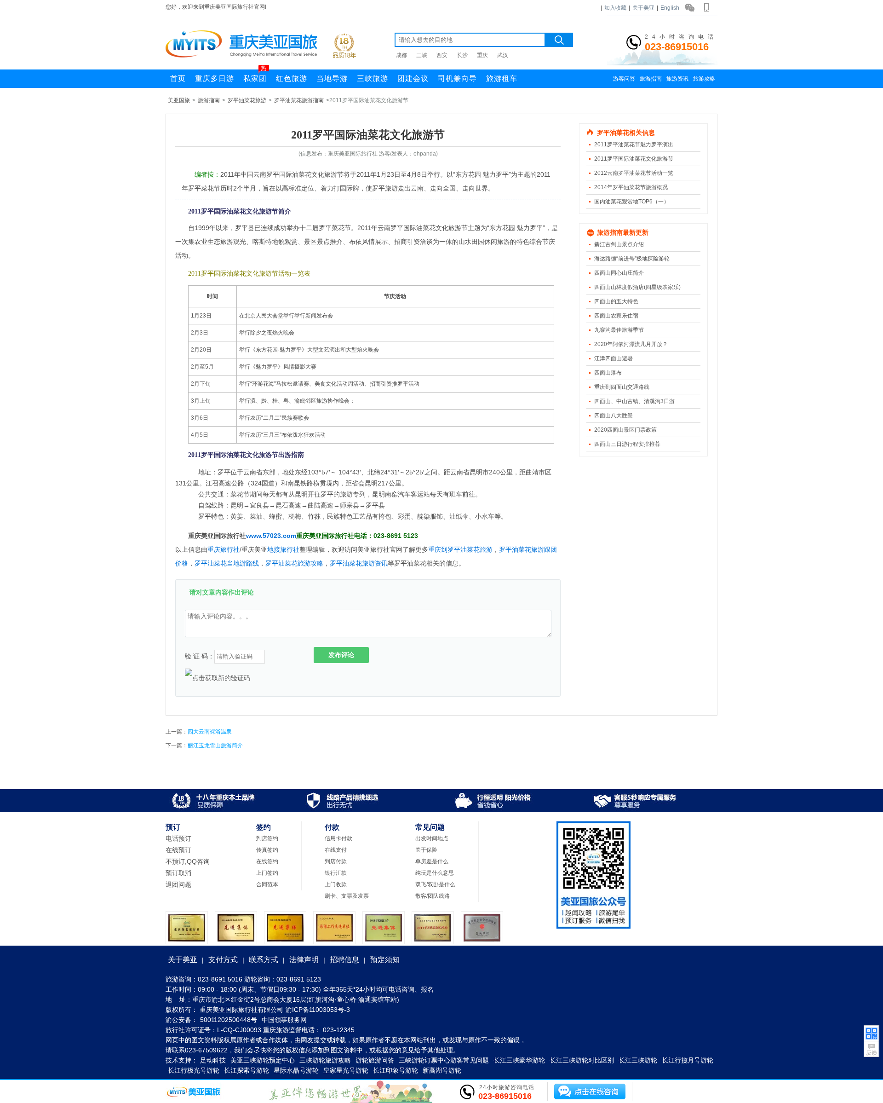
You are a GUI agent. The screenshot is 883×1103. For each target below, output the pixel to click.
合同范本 (267, 884)
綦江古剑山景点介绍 (619, 244)
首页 (178, 78)
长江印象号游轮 (395, 1070)
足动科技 (213, 1060)
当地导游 (332, 78)
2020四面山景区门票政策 (625, 430)
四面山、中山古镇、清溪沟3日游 (634, 401)
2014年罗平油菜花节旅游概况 (631, 187)
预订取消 (178, 873)
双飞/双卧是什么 (435, 884)
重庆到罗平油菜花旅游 (460, 549)
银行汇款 (336, 873)
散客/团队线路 (432, 896)
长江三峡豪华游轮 (519, 1060)
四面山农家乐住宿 (616, 315)
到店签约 (267, 838)
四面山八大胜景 (613, 415)
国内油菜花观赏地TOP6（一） (631, 201)
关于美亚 (643, 8)
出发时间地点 (431, 838)
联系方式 (263, 960)
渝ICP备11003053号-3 (318, 1009)
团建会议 (413, 78)
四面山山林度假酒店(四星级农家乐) (637, 287)
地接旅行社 (283, 549)
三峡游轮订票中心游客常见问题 (444, 1060)
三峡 (421, 55)
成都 (401, 55)
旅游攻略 (704, 78)
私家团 (255, 75)
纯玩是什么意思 (434, 873)
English (669, 8)
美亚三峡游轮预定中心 (262, 1060)
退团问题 (178, 884)
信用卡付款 (338, 838)
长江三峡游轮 (638, 1060)
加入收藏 (615, 8)
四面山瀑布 (608, 373)
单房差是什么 (431, 861)
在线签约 (267, 861)
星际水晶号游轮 (296, 1070)
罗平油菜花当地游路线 (227, 563)
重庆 (482, 55)
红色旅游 (291, 78)
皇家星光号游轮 (345, 1070)
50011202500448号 (228, 1019)
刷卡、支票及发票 (347, 896)
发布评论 (341, 654)
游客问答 (624, 78)
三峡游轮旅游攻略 (325, 1060)
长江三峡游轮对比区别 (582, 1060)
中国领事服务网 (284, 1019)
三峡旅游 (372, 78)
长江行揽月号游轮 (687, 1060)
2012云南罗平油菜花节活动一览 (633, 173)
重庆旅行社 (223, 549)
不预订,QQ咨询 (188, 861)
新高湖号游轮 (442, 1070)
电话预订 (178, 838)
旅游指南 (651, 78)
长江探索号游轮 (246, 1070)
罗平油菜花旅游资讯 (359, 563)
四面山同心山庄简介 (619, 273)
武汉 (502, 55)
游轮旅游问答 (374, 1060)
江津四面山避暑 (613, 358)
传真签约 (267, 850)
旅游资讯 (677, 78)
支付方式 (223, 960)
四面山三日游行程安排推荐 (627, 444)
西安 (441, 55)
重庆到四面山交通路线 (621, 387)
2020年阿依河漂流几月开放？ (631, 344)
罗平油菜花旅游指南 (299, 100)
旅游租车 (501, 78)
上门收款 (336, 884)
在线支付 (336, 850)
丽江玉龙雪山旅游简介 (215, 745)
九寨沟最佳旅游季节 (619, 330)
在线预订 (178, 850)
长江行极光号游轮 (193, 1070)
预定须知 (385, 960)
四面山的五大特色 (616, 301)
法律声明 (304, 960)
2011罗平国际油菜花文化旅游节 (633, 159)
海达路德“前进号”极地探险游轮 (632, 258)
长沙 (462, 55)
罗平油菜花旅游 (247, 100)
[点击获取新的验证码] (217, 678)
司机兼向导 (457, 78)
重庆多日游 (214, 78)
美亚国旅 (179, 100)
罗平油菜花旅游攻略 (294, 563)
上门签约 (267, 873)
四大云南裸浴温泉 (210, 731)
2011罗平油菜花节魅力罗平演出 (633, 144)
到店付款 (336, 861)
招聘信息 (344, 960)
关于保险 (426, 850)
